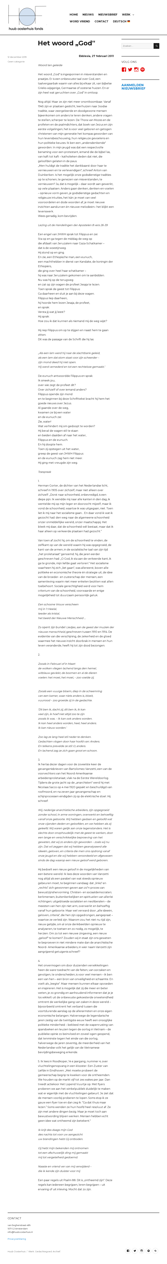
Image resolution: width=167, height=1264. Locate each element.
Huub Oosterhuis (16, 1251)
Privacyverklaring (17, 1239)
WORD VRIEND (80, 21)
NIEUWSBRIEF (107, 14)
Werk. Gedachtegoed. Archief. (44, 1251)
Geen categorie (16, 61)
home (74, 14)
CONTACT (101, 21)
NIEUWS (88, 14)
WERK (126, 14)
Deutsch (120, 21)
